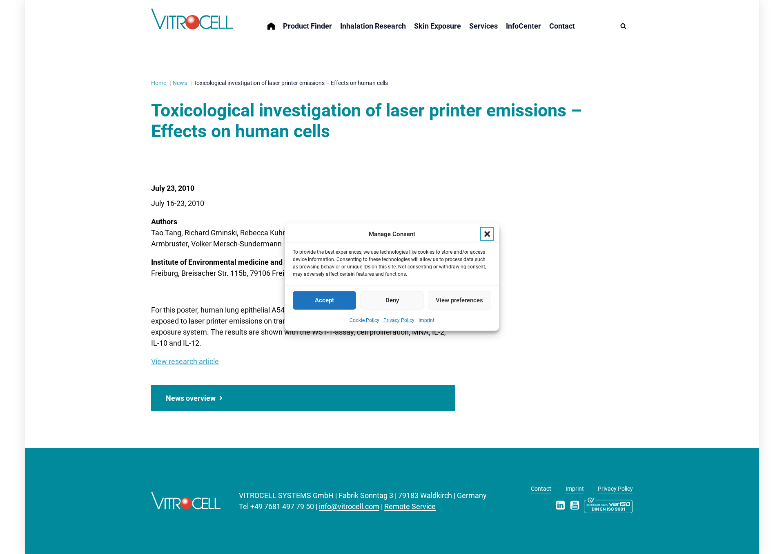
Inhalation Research (373, 26)
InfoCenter (523, 26)
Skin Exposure (437, 26)
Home (275, 21)
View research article (185, 361)
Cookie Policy (364, 320)
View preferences (459, 300)
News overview (191, 398)
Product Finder (307, 26)
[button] (487, 234)
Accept (324, 300)
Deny (392, 300)
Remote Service (410, 506)
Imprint (426, 320)
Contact (562, 26)
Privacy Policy (398, 320)
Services (483, 26)
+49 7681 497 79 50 (282, 506)
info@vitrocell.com (349, 506)
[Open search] (625, 25)
